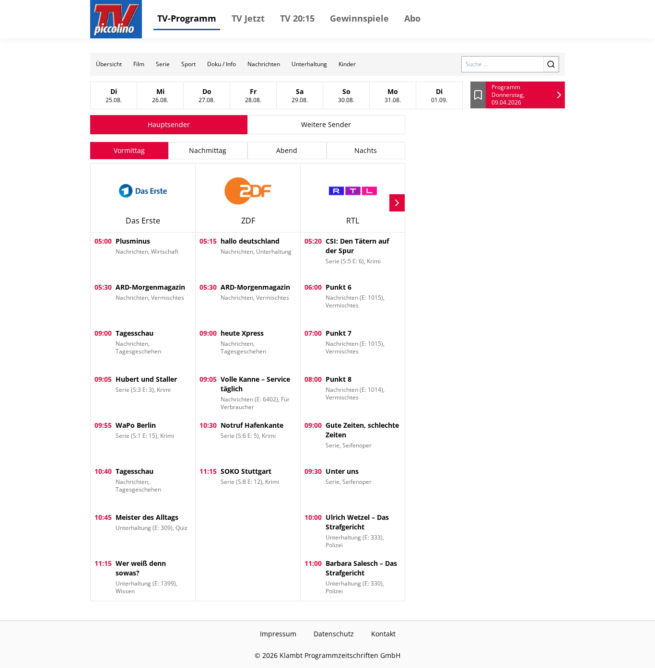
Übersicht (109, 64)
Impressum (278, 633)
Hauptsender (169, 124)
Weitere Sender (326, 124)
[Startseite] (116, 19)
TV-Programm (186, 18)
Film (138, 64)
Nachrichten (263, 64)
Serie (163, 64)
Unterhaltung (309, 64)
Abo (412, 18)
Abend (286, 150)
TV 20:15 (297, 18)
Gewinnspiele (359, 18)
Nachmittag (207, 150)
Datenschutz (334, 633)
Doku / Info (221, 64)
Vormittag (129, 150)
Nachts (365, 150)
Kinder (347, 64)
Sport (188, 64)
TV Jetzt (248, 18)
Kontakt (383, 633)
